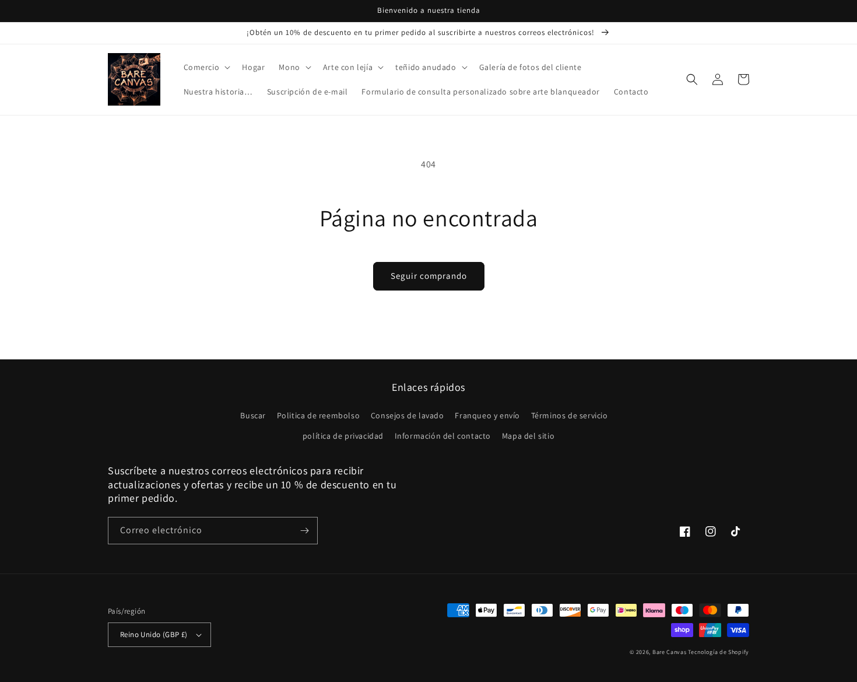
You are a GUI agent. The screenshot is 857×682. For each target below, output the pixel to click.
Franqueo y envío (487, 415)
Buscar (253, 415)
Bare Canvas (669, 652)
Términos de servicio (569, 415)
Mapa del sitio (528, 436)
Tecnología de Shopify (718, 652)
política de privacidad (343, 436)
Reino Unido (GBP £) (154, 634)
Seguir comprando (429, 275)
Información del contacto (443, 436)
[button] (206, 67)
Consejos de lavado (407, 415)
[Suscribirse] (304, 530)
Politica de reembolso (318, 415)
